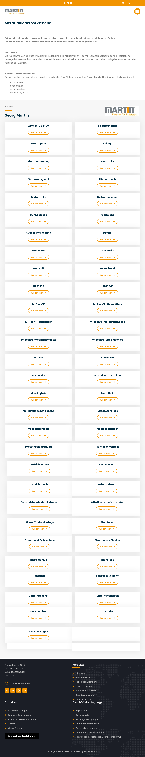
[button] (137, 11)
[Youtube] (71, 3)
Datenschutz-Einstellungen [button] (21, 736)
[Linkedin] (7, 690)
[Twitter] (68, 3)
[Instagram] (24, 690)
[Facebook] (65, 3)
